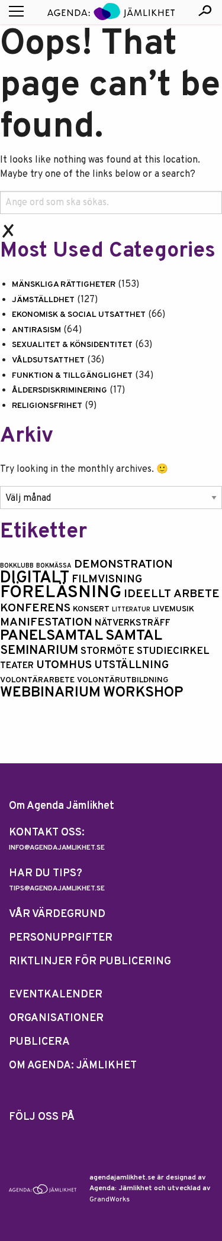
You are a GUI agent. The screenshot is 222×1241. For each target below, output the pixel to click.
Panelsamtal (51, 636)
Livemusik (173, 609)
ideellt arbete (172, 594)
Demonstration (123, 565)
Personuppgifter (60, 938)
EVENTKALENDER (55, 995)
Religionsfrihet (47, 406)
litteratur (131, 610)
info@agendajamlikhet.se (57, 848)
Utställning (131, 665)
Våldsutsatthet (48, 360)
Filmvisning (107, 580)
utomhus (64, 665)
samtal (133, 636)
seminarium (39, 651)
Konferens (35, 608)
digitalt (34, 578)
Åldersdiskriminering (59, 390)
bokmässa (54, 566)
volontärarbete (37, 680)
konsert (91, 609)
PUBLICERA (39, 1042)
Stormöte (107, 651)
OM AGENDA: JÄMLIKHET (73, 1065)
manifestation (46, 622)
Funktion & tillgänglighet (72, 376)
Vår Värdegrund (57, 914)
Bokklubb (17, 566)
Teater (17, 666)
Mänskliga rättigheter (63, 285)
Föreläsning (60, 593)
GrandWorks (109, 1199)
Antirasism (36, 330)
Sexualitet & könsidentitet (72, 345)
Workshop (143, 692)
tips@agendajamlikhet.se (57, 888)
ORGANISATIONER (56, 1018)
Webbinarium (50, 692)
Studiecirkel (173, 651)
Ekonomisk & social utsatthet (79, 315)
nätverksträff (132, 623)
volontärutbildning (122, 680)
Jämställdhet (43, 300)
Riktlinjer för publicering (90, 961)
